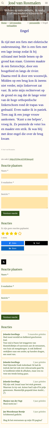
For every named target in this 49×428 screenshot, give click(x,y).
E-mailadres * (7, 182)
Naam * (4, 171)
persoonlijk (34, 23)
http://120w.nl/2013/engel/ (21, 159)
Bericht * (5, 194)
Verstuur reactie (10, 213)
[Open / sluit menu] (46, 3)
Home (4, 23)
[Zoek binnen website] (2, 3)
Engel (45, 23)
